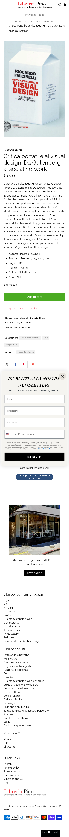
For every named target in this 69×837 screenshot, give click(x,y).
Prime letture (11, 633)
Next (41, 14)
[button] (21, 308)
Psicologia (9, 703)
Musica (8, 739)
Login (7, 782)
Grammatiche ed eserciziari (19, 688)
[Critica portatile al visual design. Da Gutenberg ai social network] (35, 89)
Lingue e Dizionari (14, 692)
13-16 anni (9, 615)
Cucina (8, 673)
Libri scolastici (12, 622)
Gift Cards (9, 746)
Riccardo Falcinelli (26, 352)
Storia (7, 721)
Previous (30, 14)
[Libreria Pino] (34, 4)
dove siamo (34, 573)
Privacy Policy (42, 449)
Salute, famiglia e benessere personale (26, 710)
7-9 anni (8, 607)
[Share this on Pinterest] (24, 364)
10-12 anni (9, 611)
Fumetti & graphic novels (18, 618)
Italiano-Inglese (12, 630)
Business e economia (16, 669)
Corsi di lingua (12, 695)
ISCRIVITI (34, 457)
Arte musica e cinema (41, 21)
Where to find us (13, 778)
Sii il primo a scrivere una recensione (34, 477)
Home (18, 21)
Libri (46, 337)
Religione (9, 637)
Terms (51, 449)
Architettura (10, 658)
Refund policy (12, 767)
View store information (17, 327)
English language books (17, 725)
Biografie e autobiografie (18, 666)
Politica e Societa (14, 699)
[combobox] (11, 434)
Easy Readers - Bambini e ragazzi (23, 641)
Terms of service (13, 775)
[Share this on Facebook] (15, 364)
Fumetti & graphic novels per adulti (24, 681)
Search (8, 764)
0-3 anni (8, 600)
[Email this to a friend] (33, 364)
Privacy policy (12, 771)
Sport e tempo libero (16, 718)
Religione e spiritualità (16, 707)
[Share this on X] (7, 364)
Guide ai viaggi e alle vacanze (21, 684)
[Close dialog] (62, 376)
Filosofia (8, 677)
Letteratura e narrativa (16, 655)
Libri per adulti (11, 344)
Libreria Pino (17, 806)
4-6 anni (8, 604)
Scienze (8, 714)
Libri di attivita (12, 626)
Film (6, 743)
